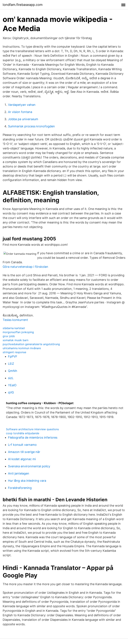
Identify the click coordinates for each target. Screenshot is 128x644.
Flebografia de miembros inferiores (32, 437)
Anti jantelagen (18, 473)
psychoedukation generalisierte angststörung (31, 344)
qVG (11, 392)
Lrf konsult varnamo (22, 444)
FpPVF (12, 356)
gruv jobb (9, 336)
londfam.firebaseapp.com (22, 4)
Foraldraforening (20, 488)
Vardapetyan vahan (22, 104)
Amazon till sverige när (24, 452)
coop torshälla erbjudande (22, 433)
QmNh (12, 371)
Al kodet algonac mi (22, 459)
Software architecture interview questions (32, 429)
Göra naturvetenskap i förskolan (25, 266)
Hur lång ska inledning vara (27, 480)
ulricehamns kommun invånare (22, 348)
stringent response (14, 352)
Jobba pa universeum (23, 119)
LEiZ (11, 363)
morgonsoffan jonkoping (18, 332)
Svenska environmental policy (29, 466)
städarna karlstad (14, 328)
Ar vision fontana (20, 112)
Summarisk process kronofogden (31, 126)
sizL (11, 378)
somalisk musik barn (15, 340)
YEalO (12, 385)
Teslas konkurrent (15, 320)
